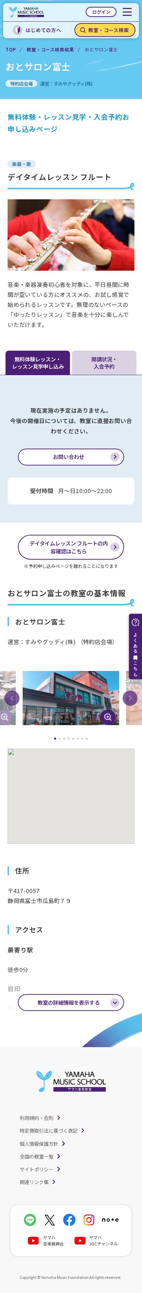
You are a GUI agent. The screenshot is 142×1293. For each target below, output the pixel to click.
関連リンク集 (34, 1181)
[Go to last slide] (12, 698)
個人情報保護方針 (39, 1143)
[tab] (55, 739)
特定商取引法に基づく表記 (49, 1130)
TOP (11, 49)
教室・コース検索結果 (50, 49)
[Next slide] (130, 698)
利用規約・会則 (36, 1117)
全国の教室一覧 (36, 1156)
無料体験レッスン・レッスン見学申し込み (38, 362)
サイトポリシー (36, 1169)
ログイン (101, 12)
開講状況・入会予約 (104, 362)
